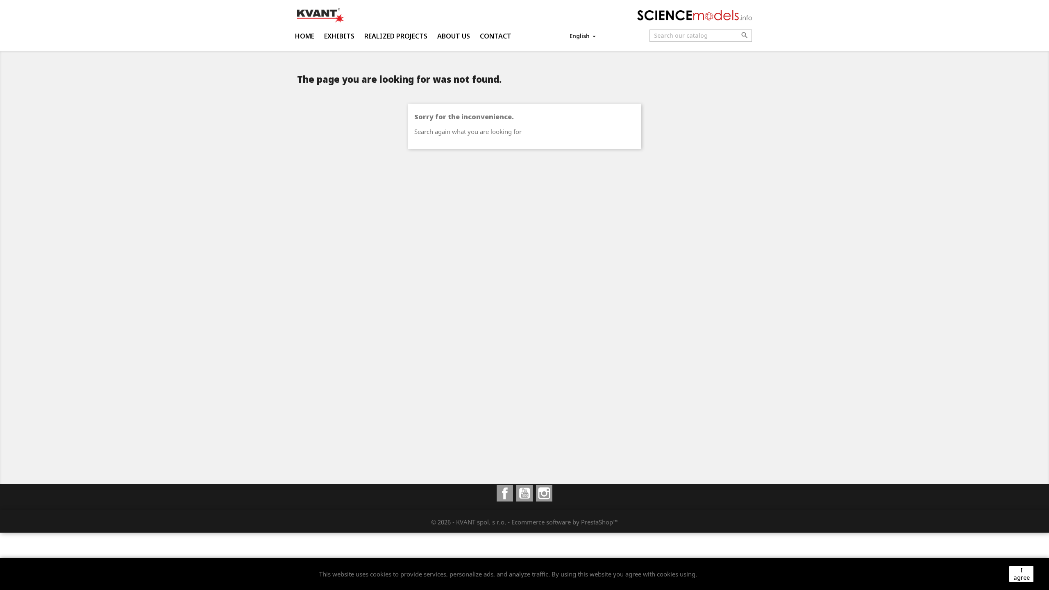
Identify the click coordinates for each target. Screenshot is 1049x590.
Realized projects (395, 36)
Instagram (544, 493)
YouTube (524, 493)
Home (304, 36)
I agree (1021, 573)
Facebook (505, 493)
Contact (495, 36)
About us (453, 36)
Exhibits (339, 36)
